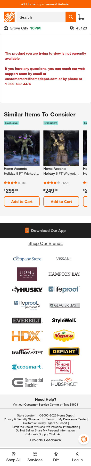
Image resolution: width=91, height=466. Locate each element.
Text (71, 404)
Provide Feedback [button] (45, 439)
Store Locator (26, 415)
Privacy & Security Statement (22, 419)
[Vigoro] (64, 336)
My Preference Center (72, 419)
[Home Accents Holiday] (64, 367)
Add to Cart (22, 201)
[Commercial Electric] (27, 382)
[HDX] (27, 336)
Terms (50, 419)
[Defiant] (64, 351)
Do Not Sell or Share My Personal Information (45, 430)
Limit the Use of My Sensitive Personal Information (45, 427)
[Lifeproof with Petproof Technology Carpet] (27, 305)
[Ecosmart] (27, 367)
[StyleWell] (64, 320)
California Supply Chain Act (43, 434)
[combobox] (41, 17)
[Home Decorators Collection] (27, 274)
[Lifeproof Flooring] (64, 289)
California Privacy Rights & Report (45, 423)
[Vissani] (64, 258)
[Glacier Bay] (64, 305)
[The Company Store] (27, 258)
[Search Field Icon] (71, 17)
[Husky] (27, 289)
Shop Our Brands (45, 243)
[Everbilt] (27, 320)
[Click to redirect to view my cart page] (81, 17)
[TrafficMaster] (27, 351)
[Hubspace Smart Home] (64, 382)
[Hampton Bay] (64, 274)
